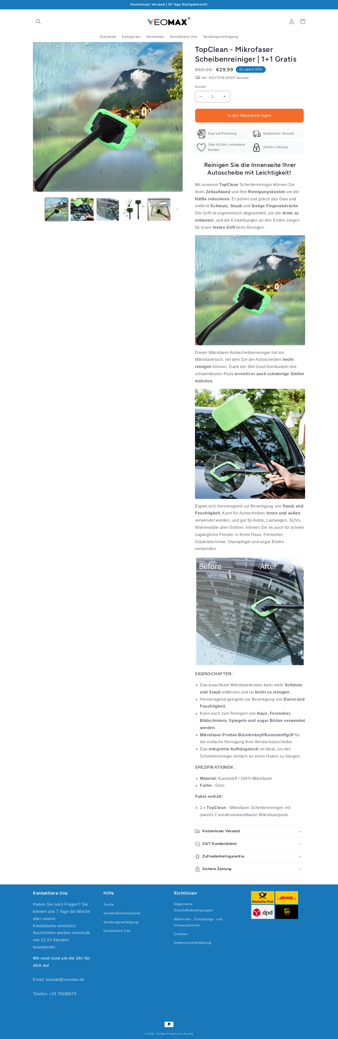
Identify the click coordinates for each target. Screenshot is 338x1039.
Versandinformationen (122, 913)
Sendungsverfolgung (121, 922)
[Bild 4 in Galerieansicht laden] (133, 209)
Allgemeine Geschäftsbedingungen (193, 907)
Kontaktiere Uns (117, 931)
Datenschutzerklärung (192, 943)
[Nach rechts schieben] (177, 209)
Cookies (181, 934)
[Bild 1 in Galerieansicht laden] (56, 209)
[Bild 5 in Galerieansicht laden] (158, 209)
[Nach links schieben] (38, 209)
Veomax (161, 1033)
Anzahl (200, 87)
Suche (108, 904)
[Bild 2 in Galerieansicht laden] (82, 209)
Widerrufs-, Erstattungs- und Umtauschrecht (198, 922)
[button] (38, 21)
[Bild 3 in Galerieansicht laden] (107, 209)
